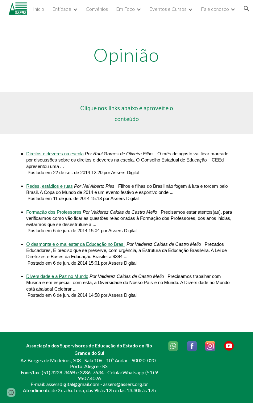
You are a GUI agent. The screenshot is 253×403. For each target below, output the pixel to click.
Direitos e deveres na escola (55, 153)
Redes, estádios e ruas (49, 186)
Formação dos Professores (53, 212)
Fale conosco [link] (215, 9)
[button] (11, 392)
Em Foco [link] (125, 9)
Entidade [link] (61, 9)
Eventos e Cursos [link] (167, 9)
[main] (126, 54)
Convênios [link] (97, 9)
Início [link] (38, 9)
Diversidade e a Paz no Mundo (57, 276)
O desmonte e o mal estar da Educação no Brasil (75, 244)
